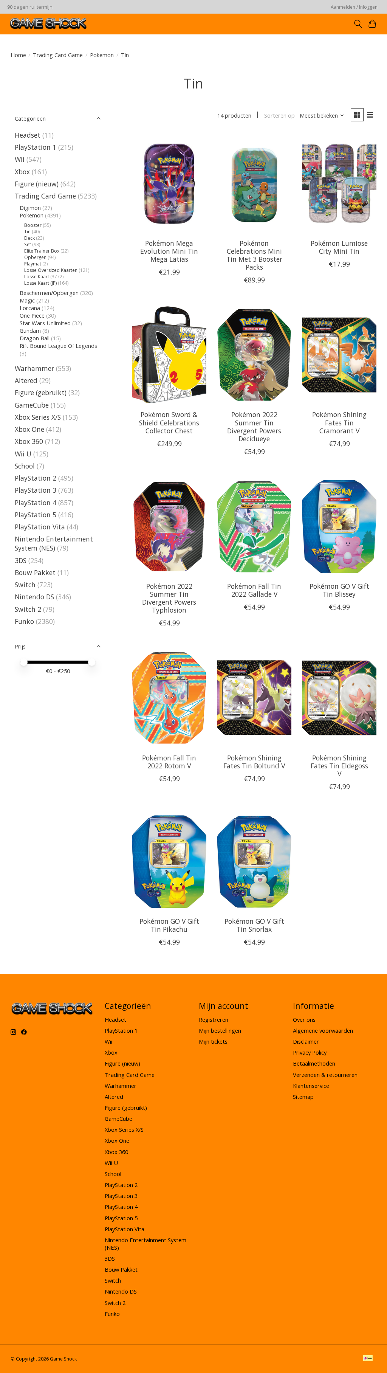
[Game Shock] (48, 23)
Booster (33, 225)
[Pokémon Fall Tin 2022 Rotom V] (169, 698)
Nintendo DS (34, 596)
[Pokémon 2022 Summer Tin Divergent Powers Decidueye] (254, 355)
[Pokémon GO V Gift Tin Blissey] (339, 526)
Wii (20, 159)
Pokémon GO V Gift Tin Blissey (339, 590)
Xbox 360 (29, 441)
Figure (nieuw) (37, 183)
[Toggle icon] (357, 24)
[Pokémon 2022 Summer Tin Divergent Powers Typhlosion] (169, 526)
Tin (27, 231)
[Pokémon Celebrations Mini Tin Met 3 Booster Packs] (254, 183)
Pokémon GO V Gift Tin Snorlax (254, 925)
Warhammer (34, 368)
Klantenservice (311, 1085)
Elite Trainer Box (41, 251)
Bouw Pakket (35, 572)
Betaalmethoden (314, 1063)
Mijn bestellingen (220, 1030)
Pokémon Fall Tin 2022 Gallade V (254, 590)
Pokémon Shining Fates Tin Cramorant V (339, 422)
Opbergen (35, 257)
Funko (24, 621)
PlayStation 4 (35, 502)
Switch (25, 584)
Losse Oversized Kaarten (50, 270)
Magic (27, 300)
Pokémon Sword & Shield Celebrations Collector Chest (169, 422)
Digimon (30, 207)
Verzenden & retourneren (325, 1074)
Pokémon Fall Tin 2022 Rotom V (169, 761)
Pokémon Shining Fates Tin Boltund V (254, 761)
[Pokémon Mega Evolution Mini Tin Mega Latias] (169, 183)
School (25, 465)
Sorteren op (279, 115)
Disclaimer (306, 1041)
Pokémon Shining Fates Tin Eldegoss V (339, 765)
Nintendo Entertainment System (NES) (54, 543)
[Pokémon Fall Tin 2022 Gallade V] (254, 526)
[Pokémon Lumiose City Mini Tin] (339, 183)
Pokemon (102, 55)
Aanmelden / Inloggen (354, 7)
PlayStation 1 (35, 147)
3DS (20, 560)
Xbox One (29, 429)
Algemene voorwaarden (323, 1030)
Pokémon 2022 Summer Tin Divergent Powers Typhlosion (169, 598)
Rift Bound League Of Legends (58, 345)
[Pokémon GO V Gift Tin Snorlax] (254, 861)
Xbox (23, 171)
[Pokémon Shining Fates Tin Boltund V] (254, 698)
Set (27, 244)
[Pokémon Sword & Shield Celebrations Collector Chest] (169, 355)
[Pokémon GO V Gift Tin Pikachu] (169, 861)
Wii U (23, 453)
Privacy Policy (310, 1052)
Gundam (30, 330)
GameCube (32, 405)
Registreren (213, 1019)
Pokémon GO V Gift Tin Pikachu (169, 925)
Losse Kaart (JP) (40, 283)
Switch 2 (28, 609)
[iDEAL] (368, 1359)
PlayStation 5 (35, 514)
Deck (29, 238)
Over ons (304, 1019)
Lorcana (30, 308)
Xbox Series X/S (38, 417)
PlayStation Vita (40, 526)
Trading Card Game (58, 55)
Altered (26, 380)
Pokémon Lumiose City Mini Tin (339, 247)
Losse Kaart (36, 276)
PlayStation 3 (35, 490)
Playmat (32, 264)
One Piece (32, 315)
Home (18, 55)
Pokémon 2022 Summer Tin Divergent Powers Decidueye (254, 426)
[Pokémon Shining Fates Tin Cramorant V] (339, 355)
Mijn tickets (213, 1041)
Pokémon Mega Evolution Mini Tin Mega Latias (169, 251)
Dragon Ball (35, 338)
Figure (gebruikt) (41, 392)
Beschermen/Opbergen (49, 292)
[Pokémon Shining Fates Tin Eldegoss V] (339, 698)
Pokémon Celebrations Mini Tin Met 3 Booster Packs (254, 255)
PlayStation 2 (35, 477)
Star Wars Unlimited (45, 323)
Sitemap (303, 1096)
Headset (27, 135)
